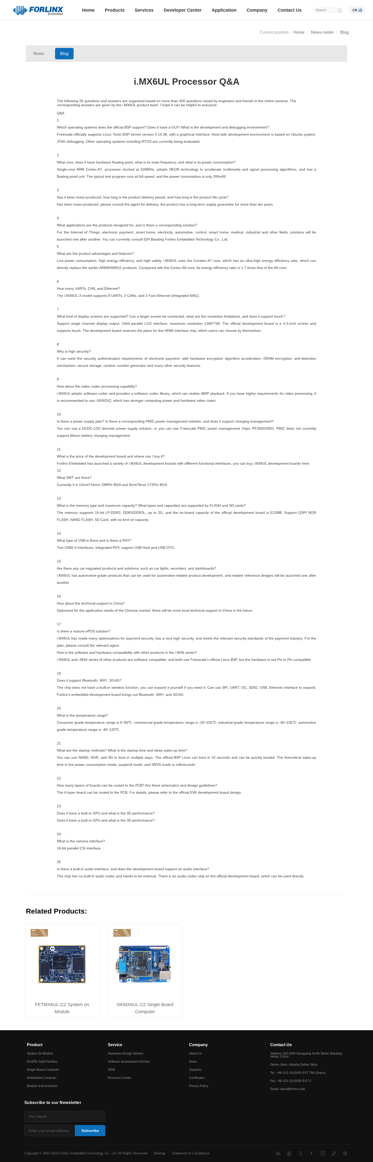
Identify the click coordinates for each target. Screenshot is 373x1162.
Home (88, 10)
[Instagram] (322, 1153)
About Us (195, 1053)
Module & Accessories (42, 1086)
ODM (111, 1070)
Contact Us (290, 10)
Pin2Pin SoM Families (42, 1061)
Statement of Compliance (190, 1153)
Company (257, 10)
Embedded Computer (42, 1078)
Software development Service (129, 1061)
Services (144, 10)
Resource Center (119, 1078)
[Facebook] (311, 1153)
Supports (195, 1070)
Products (115, 10)
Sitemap (159, 1153)
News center (322, 32)
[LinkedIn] (278, 1153)
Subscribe (90, 1131)
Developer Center (182, 10)
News (38, 53)
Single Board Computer (43, 1070)
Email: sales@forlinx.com (287, 1089)
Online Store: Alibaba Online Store (293, 1064)
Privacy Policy (198, 1086)
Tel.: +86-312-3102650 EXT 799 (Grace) (298, 1073)
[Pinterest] (345, 1153)
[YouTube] (289, 1153)
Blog (344, 32)
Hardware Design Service (125, 1053)
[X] (300, 1153)
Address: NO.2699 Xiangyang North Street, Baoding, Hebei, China (306, 1055)
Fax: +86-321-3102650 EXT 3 (290, 1081)
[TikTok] (334, 1153)
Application (224, 10)
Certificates (197, 1078)
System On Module (40, 1053)
